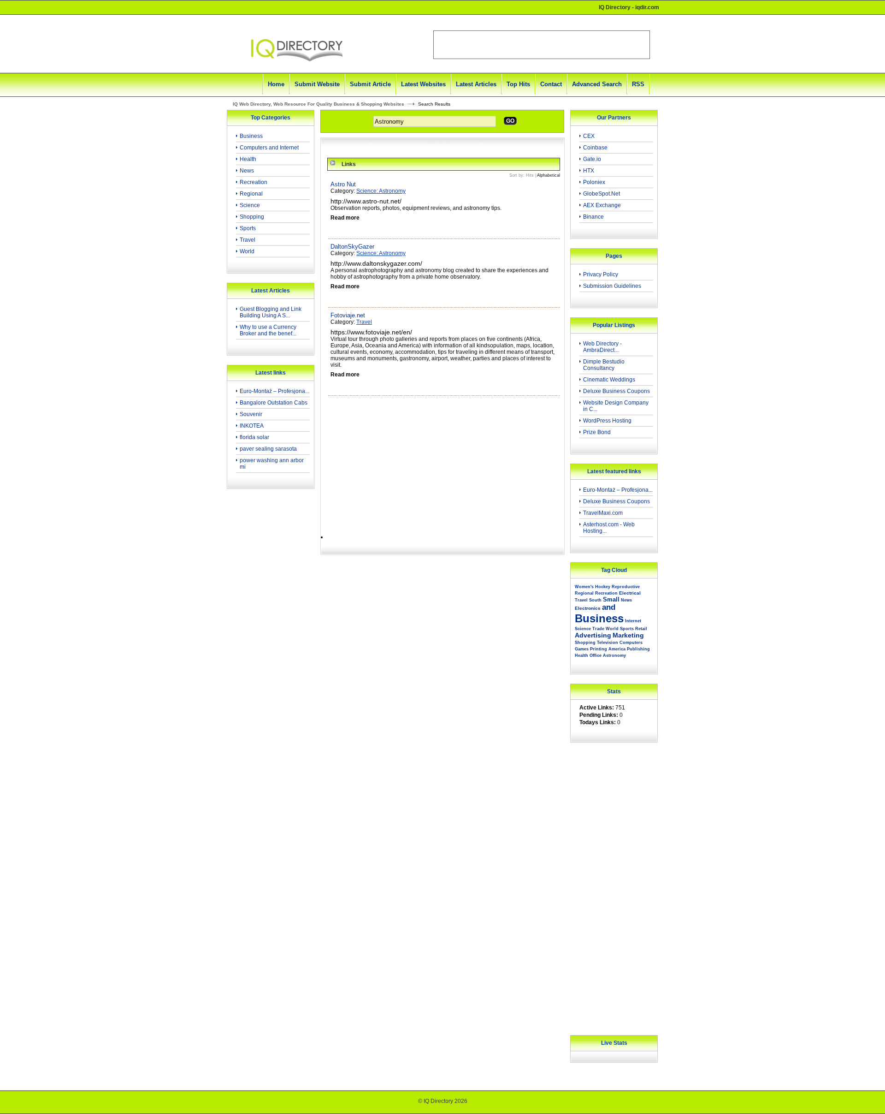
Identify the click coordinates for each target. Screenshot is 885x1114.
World (247, 251)
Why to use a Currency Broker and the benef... (268, 330)
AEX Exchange (602, 205)
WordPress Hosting (607, 420)
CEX (589, 136)
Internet (633, 621)
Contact (551, 84)
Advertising (593, 635)
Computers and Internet (269, 147)
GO (510, 121)
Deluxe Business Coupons (616, 391)
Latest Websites (423, 84)
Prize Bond (597, 432)
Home (276, 84)
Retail (641, 628)
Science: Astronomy (381, 191)
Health (248, 159)
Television (607, 642)
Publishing (638, 649)
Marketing (628, 635)
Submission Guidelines (612, 286)
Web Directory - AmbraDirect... (602, 346)
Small (611, 599)
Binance (593, 217)
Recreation (253, 182)
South (595, 600)
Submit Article (370, 84)
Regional (251, 194)
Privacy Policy (600, 274)
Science (250, 205)
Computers (631, 642)
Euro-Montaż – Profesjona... (274, 391)
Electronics (588, 608)
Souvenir (251, 414)
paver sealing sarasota (268, 449)
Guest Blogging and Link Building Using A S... (270, 312)
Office (596, 655)
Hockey (602, 586)
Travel (247, 240)
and (608, 607)
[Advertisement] (267, 643)
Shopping (252, 217)
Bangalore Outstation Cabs (273, 402)
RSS (638, 84)
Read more (345, 217)
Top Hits (518, 84)
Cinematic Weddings (609, 379)
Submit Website (317, 84)
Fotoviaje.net (347, 315)
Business (251, 136)
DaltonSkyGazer (352, 246)
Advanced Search (597, 84)
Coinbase (595, 147)
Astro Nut (343, 184)
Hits (530, 175)
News (247, 170)
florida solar (254, 437)
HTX (588, 170)
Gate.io (592, 159)
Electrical (630, 593)
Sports (248, 228)
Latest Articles (476, 84)
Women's (584, 586)
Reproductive (626, 586)
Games (582, 649)
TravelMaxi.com (603, 513)
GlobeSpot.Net (601, 194)
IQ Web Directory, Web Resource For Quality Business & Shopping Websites (318, 104)
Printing (598, 649)
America (616, 649)
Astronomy (614, 655)
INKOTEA (252, 426)
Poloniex (594, 182)
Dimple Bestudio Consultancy (604, 364)
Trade (598, 628)
